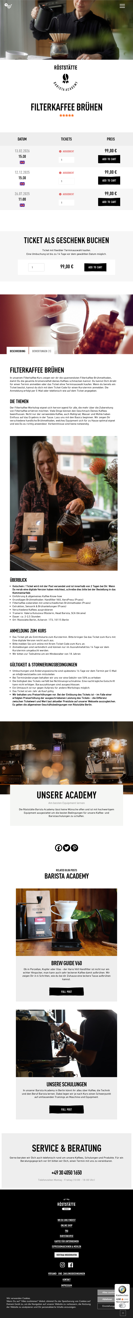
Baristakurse (66, 1235)
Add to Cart (109, 159)
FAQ (66, 1230)
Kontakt (67, 1279)
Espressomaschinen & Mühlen (66, 1246)
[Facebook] (58, 847)
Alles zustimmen (111, 1292)
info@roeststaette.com (28, 674)
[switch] (122, 1306)
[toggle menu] (122, 6)
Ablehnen (107, 1299)
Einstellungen (109, 1306)
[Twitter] (66, 847)
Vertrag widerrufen (66, 1254)
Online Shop (66, 1225)
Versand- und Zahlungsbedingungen (66, 1273)
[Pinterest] (74, 847)
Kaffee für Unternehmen (66, 1241)
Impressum (66, 1285)
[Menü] (128, 1286)
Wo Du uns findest (67, 1220)
